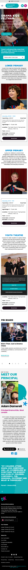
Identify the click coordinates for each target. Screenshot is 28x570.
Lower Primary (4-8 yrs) (7, 527)
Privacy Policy (4, 559)
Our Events (4, 544)
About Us (3, 535)
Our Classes (4, 524)
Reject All (14, 285)
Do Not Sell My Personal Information (14, 292)
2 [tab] (12, 363)
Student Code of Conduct (7, 557)
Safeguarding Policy (18, 557)
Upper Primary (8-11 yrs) (7, 529)
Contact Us (4, 549)
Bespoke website (21, 566)
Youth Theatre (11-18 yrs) (7, 531)
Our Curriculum (5, 538)
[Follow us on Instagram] (14, 554)
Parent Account (14, 1)
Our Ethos (3, 540)
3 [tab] (15, 363)
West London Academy (11, 5)
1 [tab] (9, 363)
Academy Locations (5, 562)
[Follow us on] (12, 453)
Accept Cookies (14, 288)
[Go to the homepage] (2, 6)
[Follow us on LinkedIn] (16, 554)
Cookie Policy (11, 559)
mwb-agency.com (14, 567)
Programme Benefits (6, 542)
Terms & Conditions (19, 559)
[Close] (25, 276)
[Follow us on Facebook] (11, 554)
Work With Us (4, 547)
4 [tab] (18, 363)
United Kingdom (9, 520)
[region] (14, 285)
